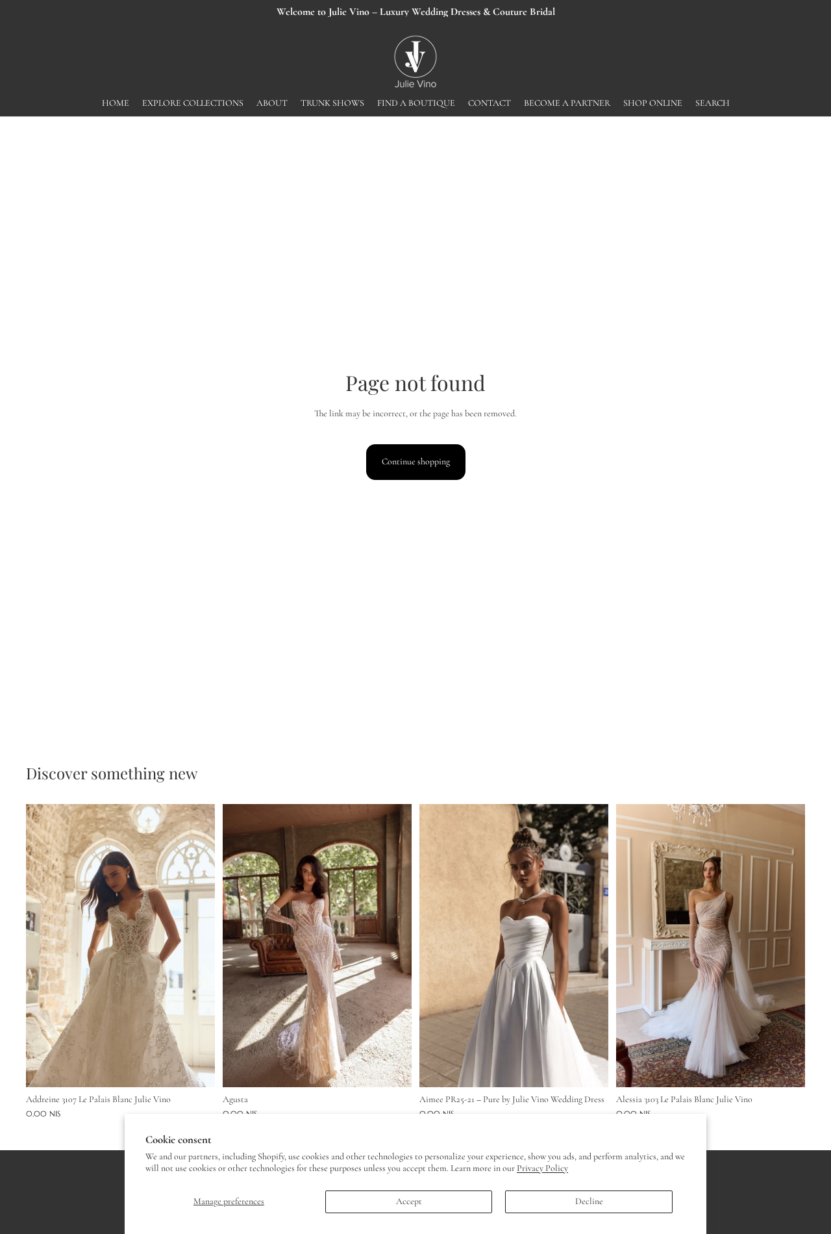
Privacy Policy (542, 1168)
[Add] (194, 1067)
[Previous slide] (45, 945)
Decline (589, 1201)
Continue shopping (416, 461)
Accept (409, 1201)
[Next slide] (195, 945)
